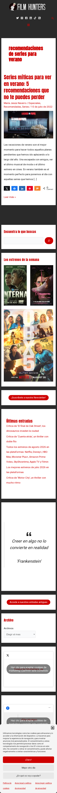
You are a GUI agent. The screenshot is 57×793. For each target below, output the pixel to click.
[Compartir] (14, 188)
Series (25, 106)
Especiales (34, 103)
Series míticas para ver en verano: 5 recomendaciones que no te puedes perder (27, 87)
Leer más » (10, 196)
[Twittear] (7, 188)
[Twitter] (17, 18)
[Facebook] (26, 18)
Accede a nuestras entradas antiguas (28, 602)
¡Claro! (28, 759)
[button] (52, 727)
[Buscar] (49, 240)
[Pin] (30, 188)
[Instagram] (22, 18)
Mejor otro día (28, 767)
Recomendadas (12, 106)
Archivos (8, 628)
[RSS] (39, 18)
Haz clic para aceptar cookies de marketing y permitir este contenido (28, 669)
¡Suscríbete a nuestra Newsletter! (28, 397)
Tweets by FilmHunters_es (28, 669)
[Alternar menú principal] (28, 25)
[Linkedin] (30, 18)
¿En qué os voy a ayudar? (28, 775)
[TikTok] (35, 18)
